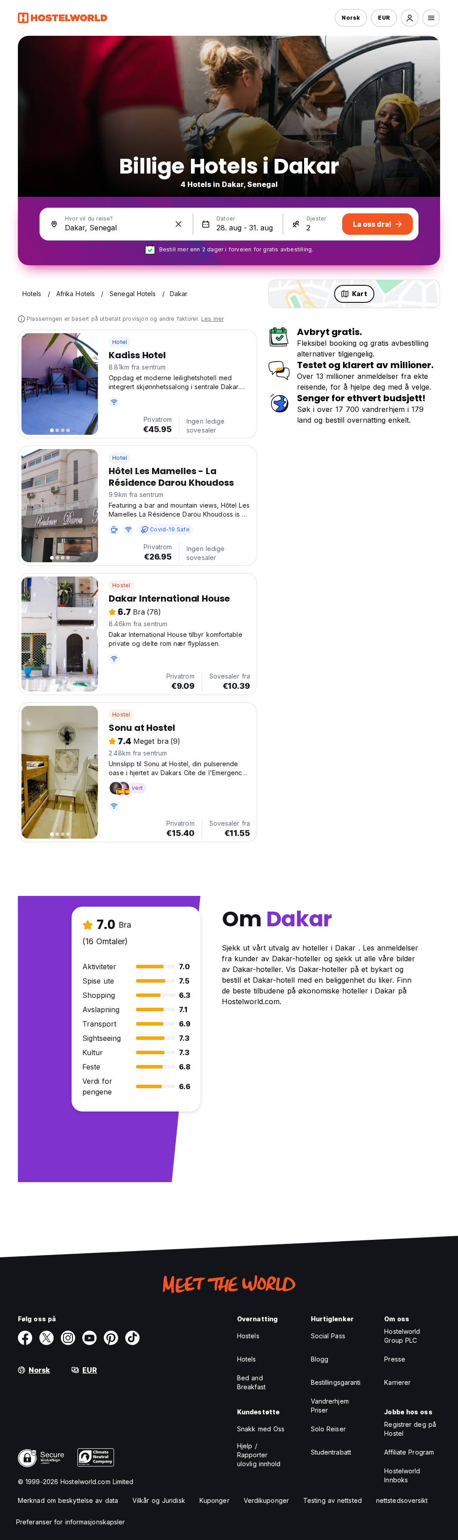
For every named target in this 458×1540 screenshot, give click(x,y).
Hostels (248, 1336)
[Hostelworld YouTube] (89, 1338)
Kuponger (214, 1500)
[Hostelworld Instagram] (68, 1338)
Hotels (246, 1359)
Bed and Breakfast (251, 1382)
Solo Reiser (328, 1429)
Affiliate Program (409, 1452)
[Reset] (178, 224)
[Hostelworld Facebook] (25, 1338)
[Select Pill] (410, 18)
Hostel (121, 585)
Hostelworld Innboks (402, 1475)
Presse (394, 1359)
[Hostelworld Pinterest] (111, 1338)
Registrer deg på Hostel (410, 1429)
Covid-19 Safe (170, 529)
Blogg (320, 1359)
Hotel (119, 342)
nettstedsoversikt (402, 1500)
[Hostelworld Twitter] (46, 1338)
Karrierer (397, 1382)
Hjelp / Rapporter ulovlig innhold (259, 1455)
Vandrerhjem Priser (330, 1405)
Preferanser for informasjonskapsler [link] (70, 1522)
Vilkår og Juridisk (158, 1500)
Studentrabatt (331, 1452)
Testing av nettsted (332, 1500)
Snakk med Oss (260, 1429)
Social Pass (328, 1336)
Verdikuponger (266, 1500)
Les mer (212, 318)
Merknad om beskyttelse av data (68, 1500)
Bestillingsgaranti (336, 1382)
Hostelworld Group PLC (402, 1336)
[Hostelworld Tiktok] (132, 1338)
